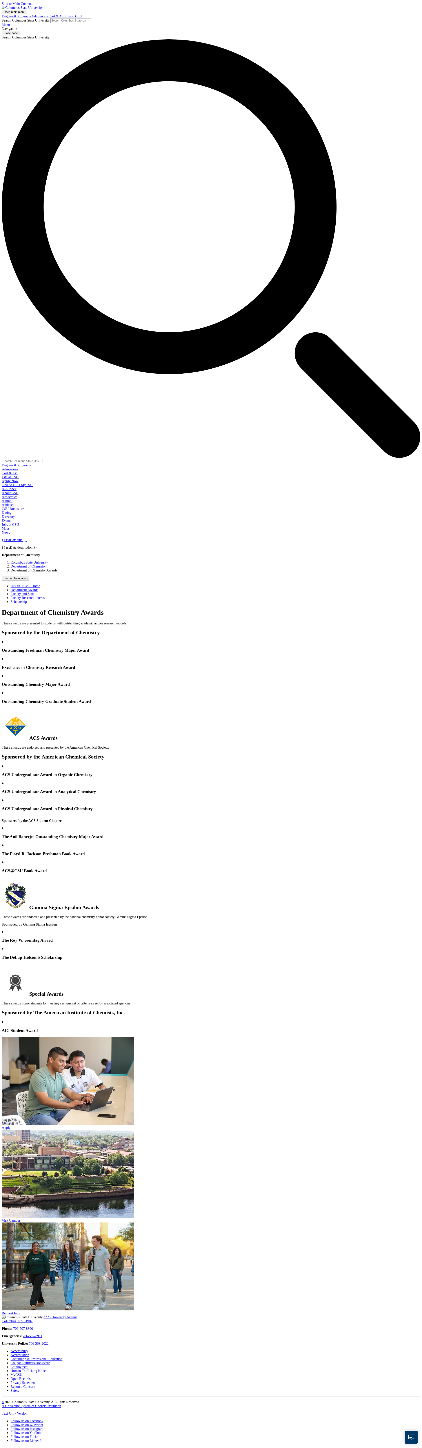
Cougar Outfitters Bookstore (30, 1363)
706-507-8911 (32, 1336)
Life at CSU (73, 16)
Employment (19, 1367)
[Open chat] (411, 1437)
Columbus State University (29, 562)
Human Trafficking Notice (29, 1371)
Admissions (40, 16)
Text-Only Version (14, 1413)
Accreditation (20, 1355)
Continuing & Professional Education (36, 1359)
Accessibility (19, 1351)
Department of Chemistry (28, 566)
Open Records (21, 1379)
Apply (6, 1128)
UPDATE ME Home (25, 586)
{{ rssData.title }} (14, 540)
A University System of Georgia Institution (31, 1406)
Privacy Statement (23, 1382)
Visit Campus (11, 1220)
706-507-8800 (23, 1328)
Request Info (11, 1313)
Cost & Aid (57, 16)
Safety (15, 1390)
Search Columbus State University (25, 20)
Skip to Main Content (17, 3)
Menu (6, 25)
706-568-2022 (39, 1343)
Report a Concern (23, 1386)
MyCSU (27, 485)
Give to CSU (11, 485)
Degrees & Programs (16, 16)
